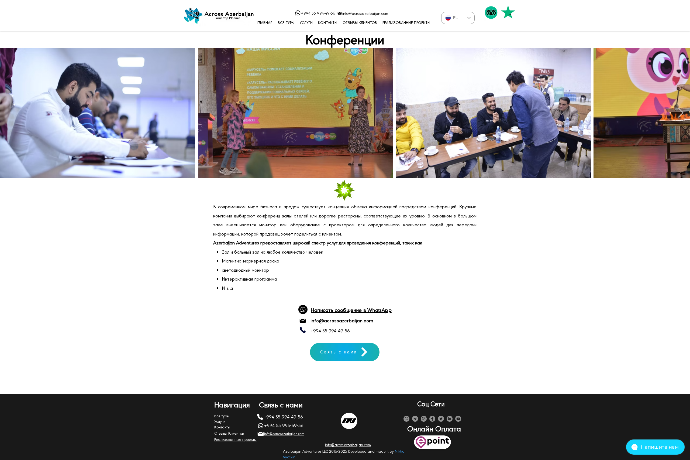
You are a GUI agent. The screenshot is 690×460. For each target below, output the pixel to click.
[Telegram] (415, 419)
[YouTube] (458, 419)
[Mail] (339, 13)
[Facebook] (432, 419)
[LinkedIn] (450, 419)
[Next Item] (681, 113)
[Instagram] (424, 419)
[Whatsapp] (406, 419)
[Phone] (297, 13)
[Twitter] (441, 419)
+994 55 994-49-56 (318, 13)
